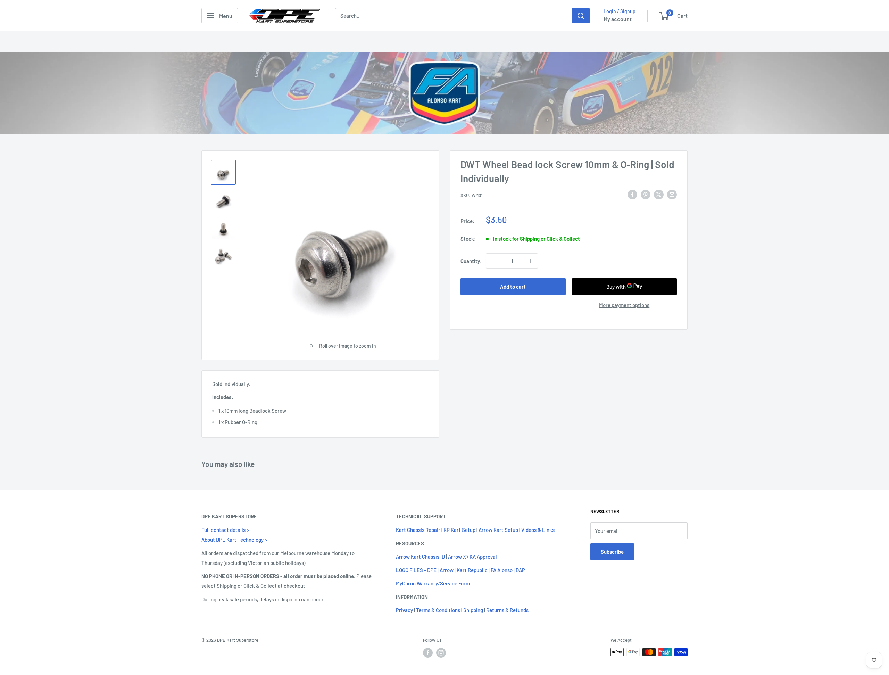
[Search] (581, 15)
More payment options (624, 305)
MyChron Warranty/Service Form (433, 583)
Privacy (404, 610)
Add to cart (513, 286)
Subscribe (612, 552)
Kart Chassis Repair (418, 530)
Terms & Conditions (438, 610)
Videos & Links (538, 530)
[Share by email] (672, 194)
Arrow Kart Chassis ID (420, 556)
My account (618, 19)
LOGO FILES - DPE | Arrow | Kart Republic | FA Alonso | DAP (460, 570)
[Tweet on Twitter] (659, 194)
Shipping (473, 610)
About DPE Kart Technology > (234, 539)
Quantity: (471, 261)
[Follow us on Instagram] (441, 653)
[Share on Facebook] (632, 194)
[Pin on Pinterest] (645, 194)
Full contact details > (225, 530)
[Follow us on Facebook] (428, 653)
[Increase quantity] (530, 261)
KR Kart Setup (459, 530)
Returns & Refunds (507, 610)
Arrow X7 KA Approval (472, 556)
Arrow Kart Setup (498, 530)
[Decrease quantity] (493, 261)
